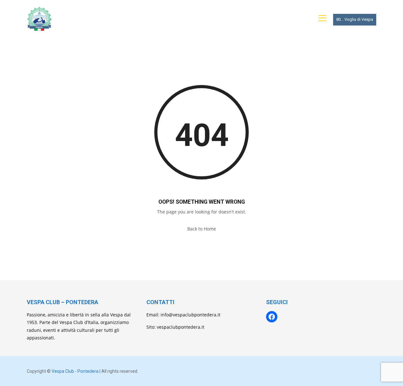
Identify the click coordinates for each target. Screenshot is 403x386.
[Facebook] (271, 316)
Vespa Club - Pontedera (75, 371)
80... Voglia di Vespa (354, 19)
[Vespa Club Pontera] (39, 19)
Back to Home (201, 229)
